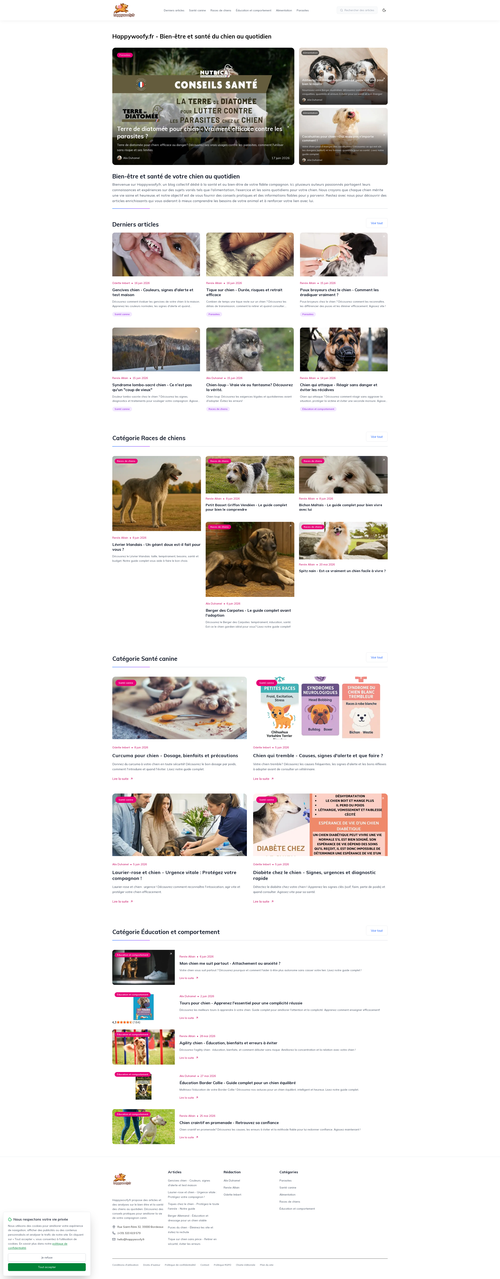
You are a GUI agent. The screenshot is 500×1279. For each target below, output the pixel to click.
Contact (204, 1264)
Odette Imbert (121, 283)
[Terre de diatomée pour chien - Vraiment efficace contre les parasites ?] (203, 106)
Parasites (303, 10)
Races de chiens (221, 10)
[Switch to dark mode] (384, 10)
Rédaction (232, 1172)
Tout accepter (47, 1267)
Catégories (288, 1172)
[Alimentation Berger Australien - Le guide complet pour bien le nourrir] (343, 76)
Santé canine (197, 10)
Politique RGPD (222, 1264)
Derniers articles (174, 10)
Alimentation (284, 10)
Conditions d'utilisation (125, 1264)
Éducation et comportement (253, 10)
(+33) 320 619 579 (128, 1233)
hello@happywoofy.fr (131, 1239)
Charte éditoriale (245, 1264)
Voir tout (377, 223)
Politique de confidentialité (180, 1264)
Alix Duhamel (214, 378)
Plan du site (266, 1264)
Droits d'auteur (151, 1264)
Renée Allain (214, 283)
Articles (174, 1172)
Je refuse (47, 1257)
